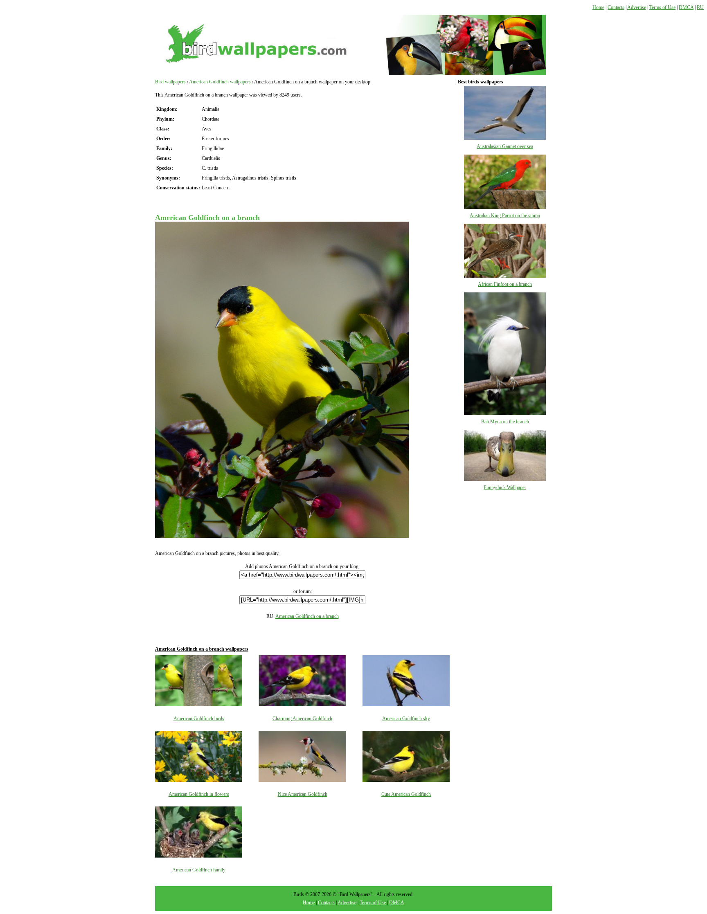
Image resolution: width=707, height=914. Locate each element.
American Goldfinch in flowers (199, 794)
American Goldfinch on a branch (307, 616)
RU (700, 7)
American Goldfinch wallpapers (220, 82)
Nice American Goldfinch (302, 794)
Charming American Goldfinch (302, 718)
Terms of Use (662, 7)
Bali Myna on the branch (505, 421)
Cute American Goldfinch (406, 794)
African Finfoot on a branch (505, 284)
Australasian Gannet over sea (505, 146)
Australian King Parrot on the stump (505, 215)
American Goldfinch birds (198, 718)
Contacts (616, 7)
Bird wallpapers (170, 82)
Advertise (636, 7)
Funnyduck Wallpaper (505, 487)
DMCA (686, 7)
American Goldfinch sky (406, 718)
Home (598, 7)
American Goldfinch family (198, 870)
